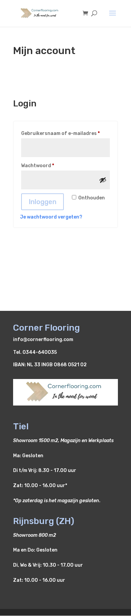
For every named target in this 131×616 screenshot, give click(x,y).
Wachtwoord (46, 165)
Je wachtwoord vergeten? (51, 217)
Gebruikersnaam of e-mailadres (65, 133)
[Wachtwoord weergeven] (102, 180)
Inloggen (42, 202)
